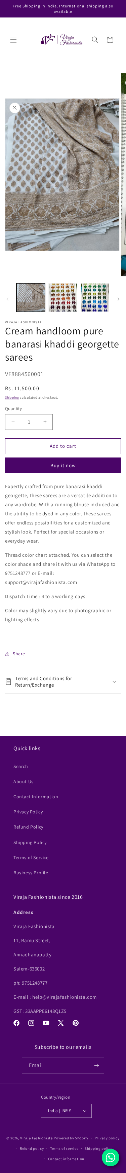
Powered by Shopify (71, 1138)
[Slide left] (7, 299)
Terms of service (64, 1148)
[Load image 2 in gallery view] (62, 297)
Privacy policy (107, 1138)
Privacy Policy (28, 812)
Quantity (13, 408)
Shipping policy (99, 1148)
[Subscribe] (96, 1065)
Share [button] (19, 654)
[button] (13, 39)
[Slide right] (118, 299)
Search (20, 766)
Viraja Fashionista (37, 1138)
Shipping (12, 397)
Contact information (66, 1159)
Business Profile (30, 873)
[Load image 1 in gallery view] (30, 297)
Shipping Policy (30, 842)
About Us (23, 781)
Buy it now (63, 465)
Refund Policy (28, 827)
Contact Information (35, 797)
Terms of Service (31, 857)
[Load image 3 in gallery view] (95, 297)
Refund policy (32, 1148)
